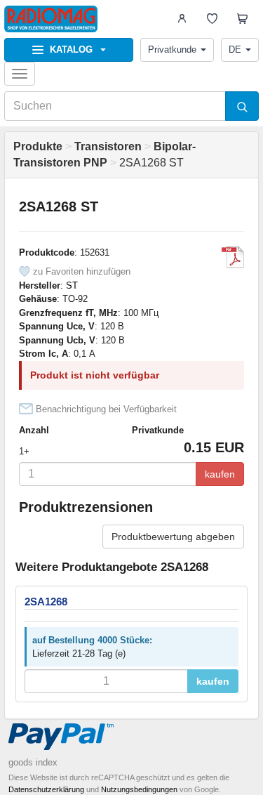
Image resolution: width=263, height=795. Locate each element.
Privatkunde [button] (172, 49)
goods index (33, 762)
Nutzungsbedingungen (139, 789)
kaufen (220, 474)
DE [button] (235, 49)
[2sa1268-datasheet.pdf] (233, 257)
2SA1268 (46, 601)
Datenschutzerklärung (46, 789)
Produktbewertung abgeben (173, 536)
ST (72, 285)
